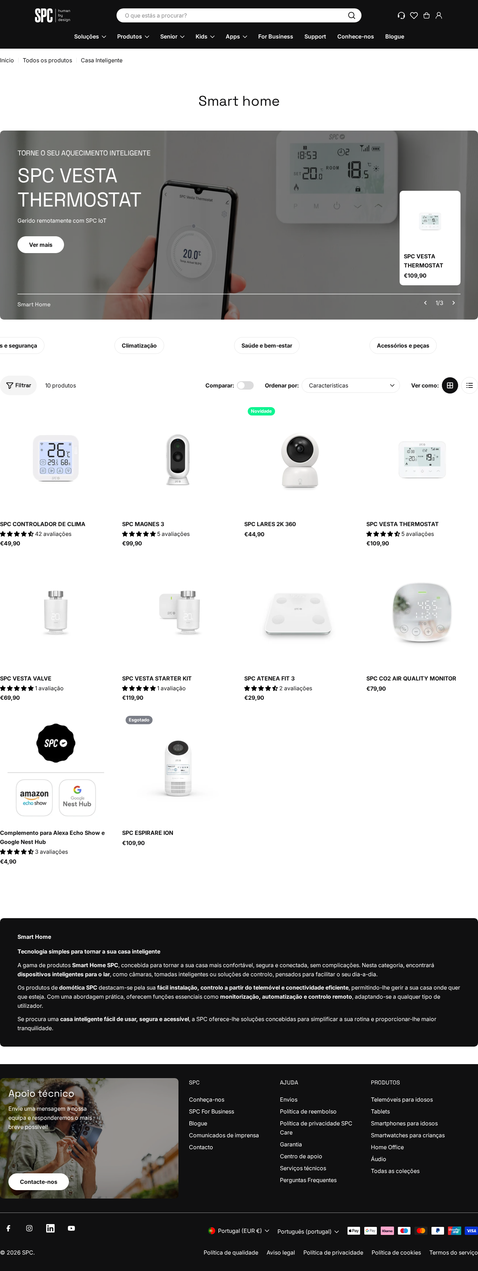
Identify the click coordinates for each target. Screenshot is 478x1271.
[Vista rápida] (101, 419)
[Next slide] (453, 303)
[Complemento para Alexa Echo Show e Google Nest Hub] (56, 768)
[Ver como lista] (469, 385)
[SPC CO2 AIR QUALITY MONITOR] (422, 614)
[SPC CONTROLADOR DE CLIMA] (56, 459)
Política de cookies (396, 1252)
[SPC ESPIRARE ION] (178, 768)
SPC (27, 1252)
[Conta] (439, 15)
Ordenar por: (282, 385)
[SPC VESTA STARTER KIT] (178, 614)
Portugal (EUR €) (240, 1230)
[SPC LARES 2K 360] (300, 459)
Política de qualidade (231, 1252)
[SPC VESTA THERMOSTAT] (430, 221)
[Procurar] (351, 15)
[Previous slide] (425, 303)
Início (7, 60)
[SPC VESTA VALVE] (56, 614)
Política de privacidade (333, 1252)
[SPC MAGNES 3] (178, 459)
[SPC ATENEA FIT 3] (300, 614)
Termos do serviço (453, 1252)
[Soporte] (401, 15)
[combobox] (239, 15)
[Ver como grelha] (450, 385)
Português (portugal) (304, 1231)
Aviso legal (281, 1252)
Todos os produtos (47, 60)
